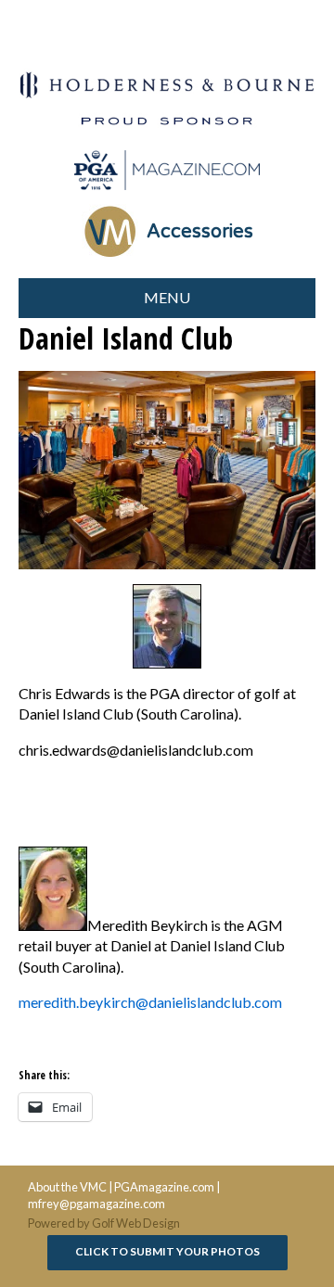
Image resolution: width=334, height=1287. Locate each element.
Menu (167, 297)
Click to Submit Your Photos (167, 1251)
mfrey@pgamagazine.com (96, 1203)
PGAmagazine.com (164, 1186)
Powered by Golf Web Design (104, 1223)
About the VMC (67, 1186)
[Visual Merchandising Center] (167, 170)
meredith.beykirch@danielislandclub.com (150, 1002)
